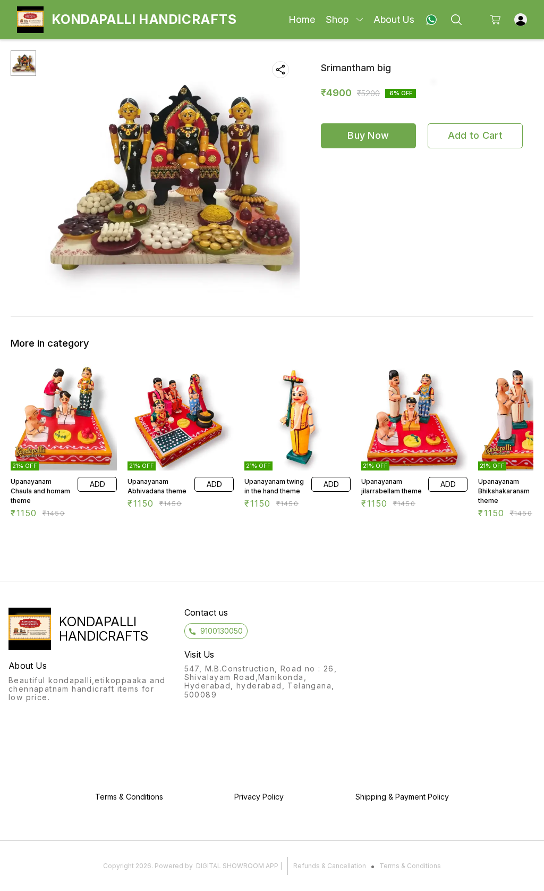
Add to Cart (475, 135)
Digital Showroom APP (237, 866)
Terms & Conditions (410, 866)
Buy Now (368, 135)
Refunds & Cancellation (329, 866)
